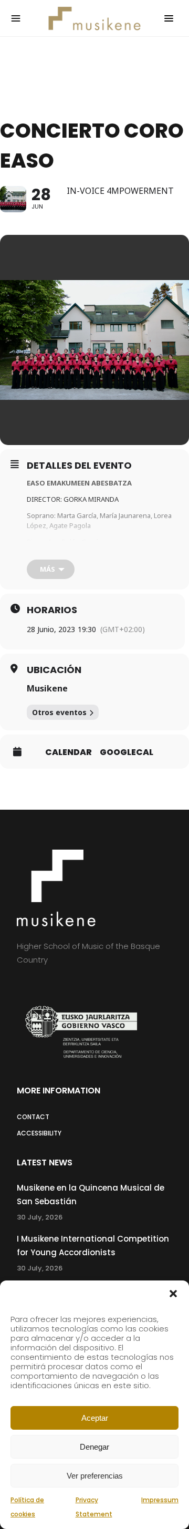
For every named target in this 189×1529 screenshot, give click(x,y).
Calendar (68, 752)
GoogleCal (126, 752)
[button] (173, 1293)
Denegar (94, 1446)
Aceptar (94, 1417)
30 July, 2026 (39, 1217)
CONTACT (33, 1116)
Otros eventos (59, 712)
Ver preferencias (95, 1475)
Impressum (159, 1499)
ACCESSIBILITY (39, 1133)
